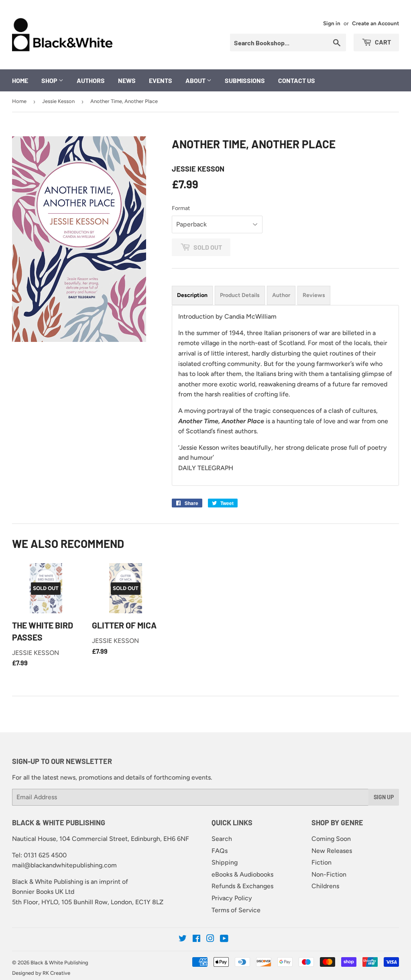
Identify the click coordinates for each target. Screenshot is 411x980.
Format (181, 208)
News (127, 80)
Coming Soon (331, 839)
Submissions (245, 80)
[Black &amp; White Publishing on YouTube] (224, 939)
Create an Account (375, 23)
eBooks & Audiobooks (242, 874)
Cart (382, 42)
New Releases (331, 851)
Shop (50, 80)
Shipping (225, 862)
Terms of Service (236, 910)
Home (20, 80)
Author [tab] (281, 295)
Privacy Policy (232, 898)
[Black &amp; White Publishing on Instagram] (210, 939)
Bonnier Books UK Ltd (43, 891)
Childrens (325, 886)
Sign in (331, 23)
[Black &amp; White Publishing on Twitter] (183, 939)
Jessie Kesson (58, 101)
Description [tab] (192, 295)
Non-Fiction (328, 874)
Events (160, 80)
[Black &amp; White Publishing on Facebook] (196, 939)
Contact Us (296, 80)
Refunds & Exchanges (242, 886)
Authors (91, 80)
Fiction (321, 862)
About (196, 80)
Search (222, 839)
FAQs (220, 851)
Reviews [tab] (314, 295)
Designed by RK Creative (41, 973)
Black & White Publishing (59, 963)
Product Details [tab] (240, 295)
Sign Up (384, 797)
